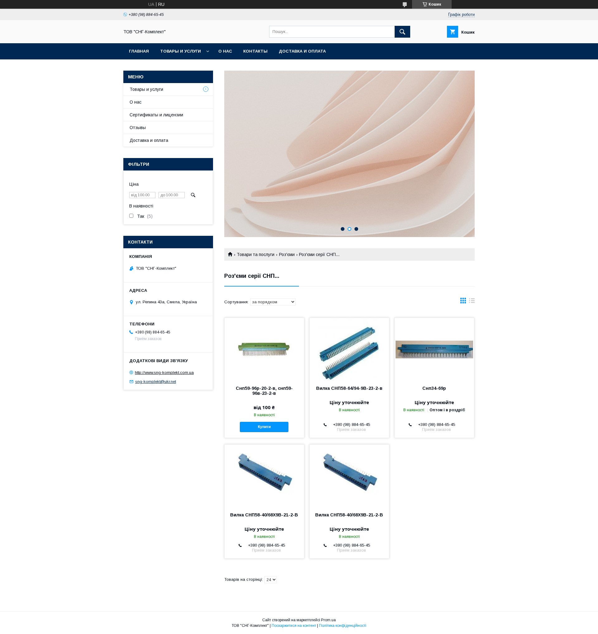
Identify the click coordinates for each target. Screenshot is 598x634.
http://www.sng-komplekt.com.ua (164, 372)
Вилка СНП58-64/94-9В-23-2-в (349, 388)
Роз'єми (287, 254)
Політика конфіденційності (342, 625)
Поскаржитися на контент (294, 625)
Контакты (255, 51)
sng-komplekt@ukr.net (155, 381)
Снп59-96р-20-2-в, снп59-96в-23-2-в (264, 391)
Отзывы (138, 127)
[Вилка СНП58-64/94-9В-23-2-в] (349, 349)
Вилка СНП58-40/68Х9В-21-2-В (264, 514)
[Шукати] (402, 32)
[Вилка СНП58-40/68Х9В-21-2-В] (264, 476)
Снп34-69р (434, 388)
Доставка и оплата (302, 51)
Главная (139, 51)
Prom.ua (328, 620)
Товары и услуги (180, 51)
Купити (264, 427)
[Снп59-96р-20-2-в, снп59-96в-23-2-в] (264, 349)
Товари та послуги (255, 254)
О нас (225, 51)
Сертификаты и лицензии (156, 114)
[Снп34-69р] (434, 349)
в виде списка (472, 302)
